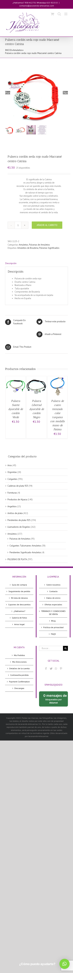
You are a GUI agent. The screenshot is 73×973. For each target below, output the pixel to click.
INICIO (8, 50)
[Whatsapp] (56, 668)
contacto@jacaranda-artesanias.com (36, 5)
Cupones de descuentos (19, 604)
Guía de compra (19, 584)
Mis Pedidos (19, 655)
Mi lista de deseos (19, 598)
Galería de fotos (19, 617)
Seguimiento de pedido (19, 591)
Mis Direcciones (19, 662)
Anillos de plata (15, 513)
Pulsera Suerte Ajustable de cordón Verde (15, 409)
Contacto (53, 591)
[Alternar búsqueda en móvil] (59, 14)
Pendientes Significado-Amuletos (25, 552)
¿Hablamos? (19, 611)
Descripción (10, 263)
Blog (53, 620)
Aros (9, 465)
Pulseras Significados (49, 248)
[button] (64, 964)
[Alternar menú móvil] (66, 14)
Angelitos (12, 506)
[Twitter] (51, 668)
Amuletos (17, 50)
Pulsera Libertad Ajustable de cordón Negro (36, 409)
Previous (7, 92)
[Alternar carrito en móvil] (52, 14)
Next (65, 92)
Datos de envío (53, 598)
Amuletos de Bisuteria (27, 248)
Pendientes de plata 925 (18, 520)
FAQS (53, 634)
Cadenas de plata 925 (17, 485)
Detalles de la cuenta (19, 668)
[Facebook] (46, 668)
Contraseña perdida (19, 675)
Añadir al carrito (47, 225)
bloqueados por (55, 700)
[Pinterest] (61, 668)
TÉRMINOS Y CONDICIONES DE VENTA (53, 612)
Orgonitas (12, 472)
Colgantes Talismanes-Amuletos (25, 545)
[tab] (36, 263)
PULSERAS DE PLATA (17, 559)
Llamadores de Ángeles (18, 526)
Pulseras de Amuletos (39, 244)
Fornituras (12, 492)
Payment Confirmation (19, 681)
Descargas (19, 688)
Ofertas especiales (53, 604)
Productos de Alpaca (17, 499)
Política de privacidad (53, 627)
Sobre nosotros (53, 584)
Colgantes (12, 479)
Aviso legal (19, 624)
